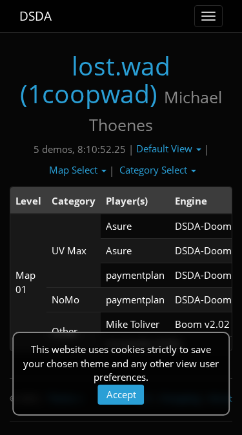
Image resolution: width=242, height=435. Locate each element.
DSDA (35, 16)
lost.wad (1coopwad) (95, 79)
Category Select (154, 169)
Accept (121, 394)
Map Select (74, 169)
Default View (165, 148)
